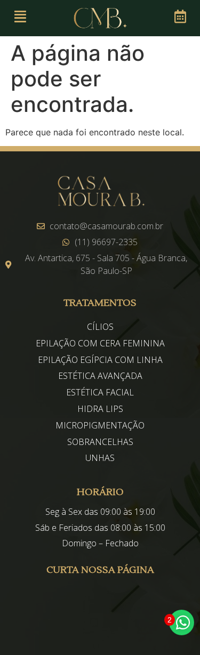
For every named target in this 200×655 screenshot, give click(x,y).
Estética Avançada (100, 376)
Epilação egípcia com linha (100, 360)
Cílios (100, 327)
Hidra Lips (100, 409)
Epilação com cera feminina (100, 343)
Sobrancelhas (100, 442)
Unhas (100, 458)
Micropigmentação (100, 425)
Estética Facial (100, 392)
